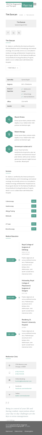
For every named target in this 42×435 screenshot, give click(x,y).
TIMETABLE (12, 68)
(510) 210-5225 (19, 372)
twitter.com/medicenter (22, 396)
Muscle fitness (20, 117)
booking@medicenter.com (23, 381)
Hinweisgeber (29, 431)
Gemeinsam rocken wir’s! (23, 146)
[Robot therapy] (9, 134)
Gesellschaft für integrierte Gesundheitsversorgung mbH (16, 425)
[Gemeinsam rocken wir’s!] (9, 149)
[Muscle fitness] (9, 120)
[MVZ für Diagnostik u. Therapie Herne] (19, 4)
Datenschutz (19, 431)
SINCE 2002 (10, 297)
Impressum (9, 431)
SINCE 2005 (10, 260)
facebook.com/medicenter (23, 388)
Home (21, 15)
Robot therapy (20, 132)
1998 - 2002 (10, 334)
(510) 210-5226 (19, 374)
